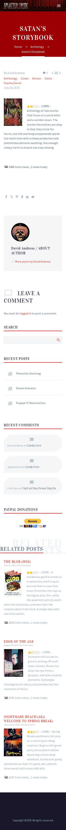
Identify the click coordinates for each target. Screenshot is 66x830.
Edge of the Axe (19, 642)
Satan (48, 78)
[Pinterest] (16, 196)
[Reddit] (32, 196)
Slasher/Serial (12, 83)
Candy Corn (34, 445)
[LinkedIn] (27, 196)
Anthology (10, 78)
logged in (25, 313)
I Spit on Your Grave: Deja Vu (39, 488)
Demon (36, 78)
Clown (25, 78)
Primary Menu (59, 5)
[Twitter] (11, 196)
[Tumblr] (22, 196)
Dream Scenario (26, 388)
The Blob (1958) (17, 562)
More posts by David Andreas (33, 261)
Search (58, 339)
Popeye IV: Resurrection (31, 403)
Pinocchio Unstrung (28, 373)
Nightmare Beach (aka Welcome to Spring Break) (28, 719)
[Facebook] (6, 196)
